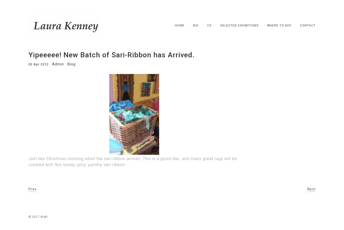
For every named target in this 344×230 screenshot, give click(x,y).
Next (311, 189)
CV (209, 25)
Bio (196, 25)
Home (180, 25)
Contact (308, 25)
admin (58, 64)
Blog (71, 64)
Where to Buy (279, 25)
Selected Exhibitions (239, 25)
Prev (32, 189)
